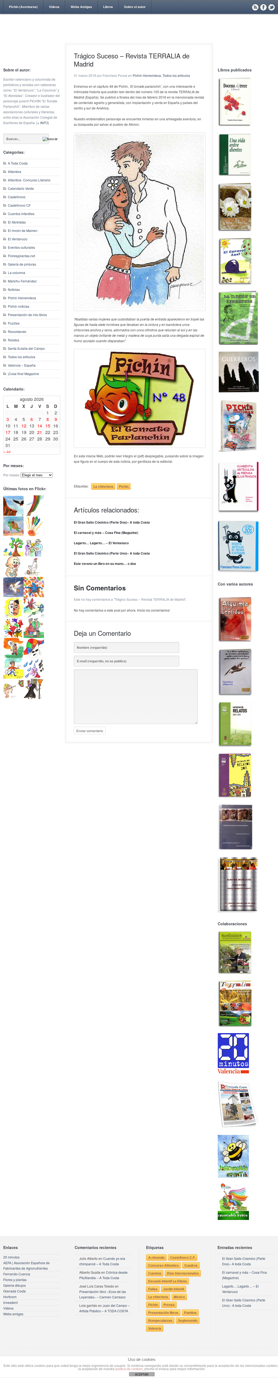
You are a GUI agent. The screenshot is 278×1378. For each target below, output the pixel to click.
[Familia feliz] (34, 636)
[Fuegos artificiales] (34, 534)
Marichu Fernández (22, 281)
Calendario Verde (21, 188)
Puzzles (14, 323)
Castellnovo (17, 196)
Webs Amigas (81, 6)
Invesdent (10, 1302)
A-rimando (156, 1257)
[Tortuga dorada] (13, 534)
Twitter (271, 7)
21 (39, 432)
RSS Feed (255, 7)
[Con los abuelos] (34, 555)
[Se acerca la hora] (13, 677)
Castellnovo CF (19, 205)
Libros (108, 6)
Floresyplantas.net (21, 255)
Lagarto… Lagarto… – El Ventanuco (101, 542)
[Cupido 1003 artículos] (13, 697)
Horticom (10, 1296)
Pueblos (190, 1312)
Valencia (154, 1328)
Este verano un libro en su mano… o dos (105, 563)
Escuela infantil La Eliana (167, 1281)
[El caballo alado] (13, 595)
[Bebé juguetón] (13, 575)
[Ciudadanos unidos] (13, 636)
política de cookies (129, 1369)
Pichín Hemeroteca (22, 297)
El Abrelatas (17, 222)
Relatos (13, 340)
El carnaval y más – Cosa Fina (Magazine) (106, 532)
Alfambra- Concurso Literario (29, 180)
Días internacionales (183, 1273)
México (179, 1296)
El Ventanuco (17, 239)
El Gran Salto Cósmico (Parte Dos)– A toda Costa (112, 522)
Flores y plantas (15, 1279)
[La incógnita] (13, 657)
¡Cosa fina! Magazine (23, 373)
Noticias (14, 289)
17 (7, 432)
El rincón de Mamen (22, 230)
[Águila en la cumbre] (13, 514)
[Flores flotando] (34, 616)
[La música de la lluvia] (34, 677)
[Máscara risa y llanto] (13, 616)
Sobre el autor (135, 6)
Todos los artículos (21, 356)
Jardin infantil (173, 1288)
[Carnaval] (34, 657)
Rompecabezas (160, 1320)
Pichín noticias (18, 306)
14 (39, 426)
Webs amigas (13, 1313)
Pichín (123, 486)
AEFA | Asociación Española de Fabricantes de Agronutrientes (26, 1265)
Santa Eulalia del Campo (26, 348)
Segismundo (187, 1320)
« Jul (7, 451)
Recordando (17, 331)
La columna (16, 272)
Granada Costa (14, 1291)
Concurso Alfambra (163, 1265)
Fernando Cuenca (16, 1274)
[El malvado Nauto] (34, 595)
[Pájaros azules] (13, 555)
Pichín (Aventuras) (23, 6)
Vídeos (54, 6)
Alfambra (14, 171)
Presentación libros (163, 1312)
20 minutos (11, 1257)
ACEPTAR (142, 1374)
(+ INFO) (42, 122)
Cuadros (191, 1265)
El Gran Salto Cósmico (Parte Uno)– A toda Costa (112, 553)
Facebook (263, 7)
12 (23, 426)
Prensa (169, 1304)
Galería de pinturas (22, 264)
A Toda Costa (18, 163)
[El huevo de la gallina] (34, 575)
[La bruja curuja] (34, 697)
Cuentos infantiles (21, 213)
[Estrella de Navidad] (34, 514)
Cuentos (154, 1273)
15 (47, 426)
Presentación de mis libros (27, 314)
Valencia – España (22, 365)
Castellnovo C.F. (182, 1257)
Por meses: (11, 475)
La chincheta (103, 486)
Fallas (152, 1288)
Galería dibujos (14, 1285)
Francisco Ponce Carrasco (137, 37)
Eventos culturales (21, 247)
